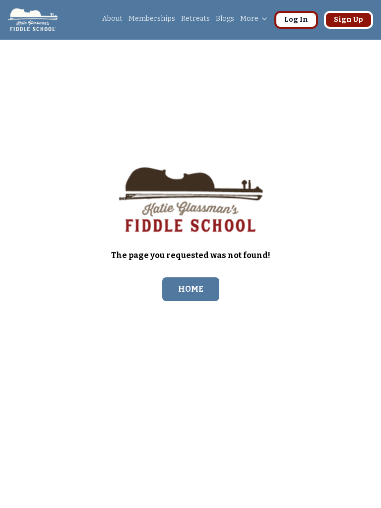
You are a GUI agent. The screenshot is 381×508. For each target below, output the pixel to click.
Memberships (151, 18)
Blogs (225, 18)
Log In (296, 19)
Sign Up (348, 19)
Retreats (195, 18)
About (112, 18)
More (249, 18)
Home (190, 289)
